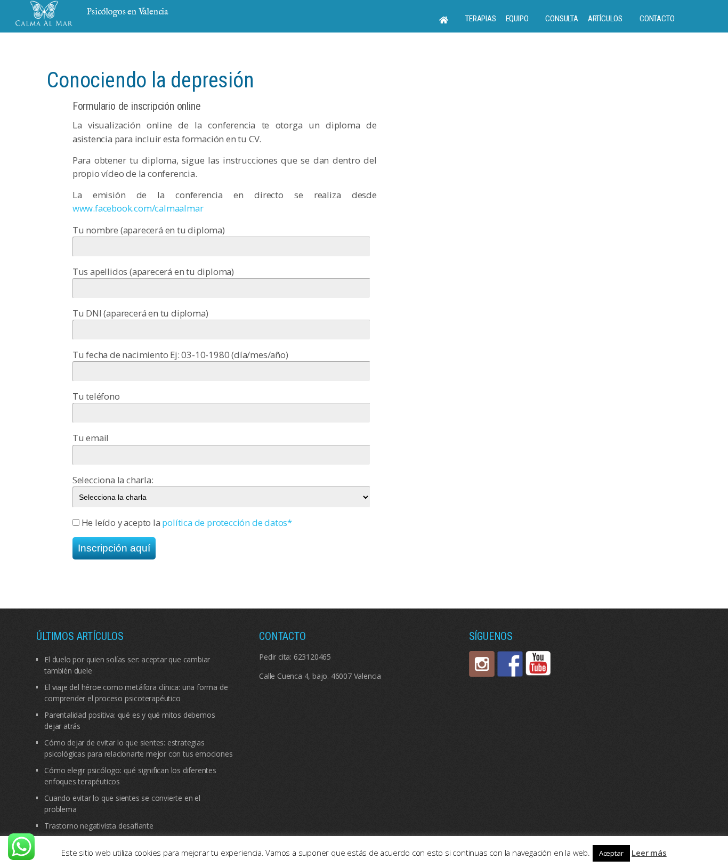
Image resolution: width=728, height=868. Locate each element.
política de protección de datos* (227, 522)
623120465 (312, 657)
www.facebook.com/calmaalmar (138, 208)
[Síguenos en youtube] (538, 664)
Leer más (649, 852)
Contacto (657, 18)
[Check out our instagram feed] (482, 664)
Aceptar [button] (611, 853)
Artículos (605, 18)
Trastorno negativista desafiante (98, 826)
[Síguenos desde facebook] (510, 664)
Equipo (517, 18)
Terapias (480, 18)
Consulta (561, 18)
